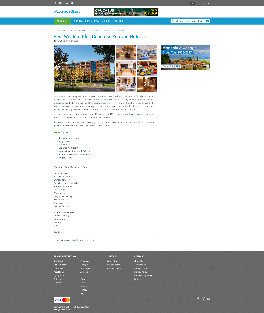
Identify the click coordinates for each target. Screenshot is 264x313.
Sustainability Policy (143, 275)
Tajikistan (58, 279)
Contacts (138, 279)
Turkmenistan (60, 282)
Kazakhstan (59, 271)
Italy (82, 293)
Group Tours (113, 261)
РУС (197, 3)
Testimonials (140, 264)
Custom (118, 21)
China (82, 279)
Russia (83, 286)
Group (107, 21)
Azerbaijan (85, 268)
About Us (59, 3)
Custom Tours (114, 268)
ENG (192, 3)
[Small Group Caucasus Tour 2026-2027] (132, 12)
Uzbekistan (59, 268)
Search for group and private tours (187, 21)
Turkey (83, 289)
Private (97, 21)
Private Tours (113, 264)
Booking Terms (141, 268)
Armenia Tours (82, 21)
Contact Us (70, 3)
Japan (83, 282)
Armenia (84, 271)
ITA (208, 3)
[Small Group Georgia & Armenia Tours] (185, 58)
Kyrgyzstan (59, 275)
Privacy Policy (140, 271)
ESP (203, 3)
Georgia (84, 264)
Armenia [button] (61, 20)
